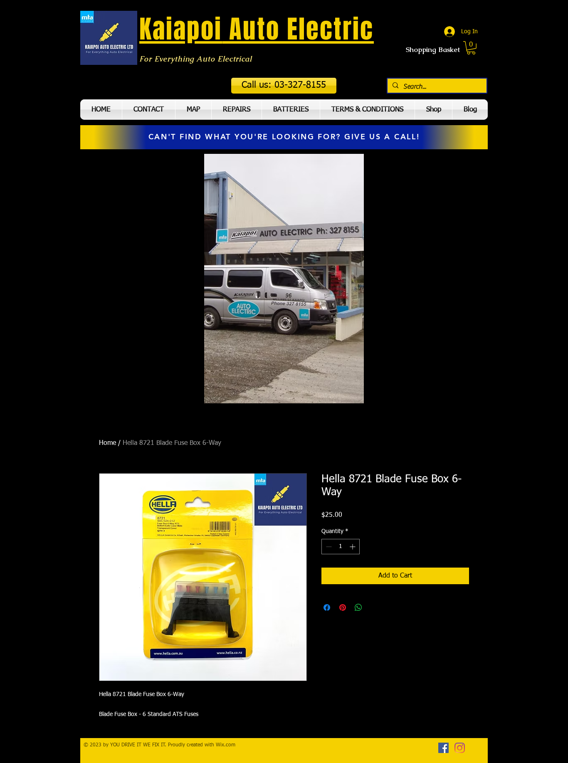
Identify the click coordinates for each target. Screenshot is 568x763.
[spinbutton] (340, 546)
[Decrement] (328, 546)
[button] (283, 86)
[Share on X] (374, 607)
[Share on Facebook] (327, 607)
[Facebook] (443, 748)
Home (107, 443)
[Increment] (353, 546)
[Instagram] (459, 748)
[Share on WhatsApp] (358, 607)
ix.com (227, 745)
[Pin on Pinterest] (343, 607)
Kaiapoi (180, 29)
